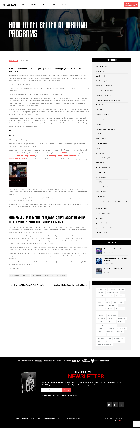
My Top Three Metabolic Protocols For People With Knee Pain (29, 285)
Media (98, 124)
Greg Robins (111, 318)
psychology (100, 177)
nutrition (111, 328)
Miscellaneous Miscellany (104, 129)
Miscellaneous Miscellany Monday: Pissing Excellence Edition (69, 285)
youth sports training (103, 228)
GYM (53, 5)
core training (101, 299)
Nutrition (99, 148)
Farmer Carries (119, 308)
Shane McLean (101, 334)
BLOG (44, 5)
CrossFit (122, 299)
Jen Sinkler (100, 321)
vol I (64, 152)
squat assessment (118, 338)
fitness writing (101, 318)
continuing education (103, 85)
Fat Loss (99, 110)
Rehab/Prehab (101, 187)
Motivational (100, 138)
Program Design (49, 275)
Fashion (98, 105)
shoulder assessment (113, 334)
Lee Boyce (121, 321)
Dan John (100, 302)
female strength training (110, 312)
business (99, 71)
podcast (99, 163)
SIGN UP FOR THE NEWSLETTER (130, 4)
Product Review (101, 167)
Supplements (100, 208)
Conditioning (100, 81)
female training (101, 315)
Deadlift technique (117, 302)
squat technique (108, 341)
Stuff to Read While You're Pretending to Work (111, 201)
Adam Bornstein (102, 289)
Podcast (100, 331)
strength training (61, 275)
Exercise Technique (102, 95)
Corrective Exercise (103, 90)
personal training (37, 275)
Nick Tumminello (102, 328)
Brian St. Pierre (101, 295)
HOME (23, 5)
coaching (99, 76)
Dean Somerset (101, 305)
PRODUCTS (34, 5)
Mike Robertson (112, 325)
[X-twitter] (121, 404)
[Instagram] (109, 404)
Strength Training (102, 196)
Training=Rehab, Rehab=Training (62, 156)
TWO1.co (121, 421)
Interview (99, 119)
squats (99, 341)
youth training (101, 232)
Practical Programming (25, 156)
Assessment (100, 66)
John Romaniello (111, 321)
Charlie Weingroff (14, 275)
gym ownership (121, 318)
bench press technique (112, 292)
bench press (101, 292)
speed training (101, 191)
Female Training (101, 114)
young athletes (101, 223)
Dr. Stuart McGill (112, 305)
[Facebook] (115, 404)
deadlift (108, 302)
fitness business (112, 315)
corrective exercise (112, 299)
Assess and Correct (17, 159)
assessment (112, 289)
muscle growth (101, 143)
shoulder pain (101, 338)
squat (109, 338)
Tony (32, 60)
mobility (99, 134)
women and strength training (104, 344)
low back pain (101, 325)
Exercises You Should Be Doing (106, 100)
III (81, 152)
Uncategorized (13, 60)
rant (97, 182)
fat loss (99, 312)
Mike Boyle (25, 275)
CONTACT (64, 5)
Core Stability (119, 295)
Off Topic (99, 153)
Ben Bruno (121, 289)
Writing (98, 218)
